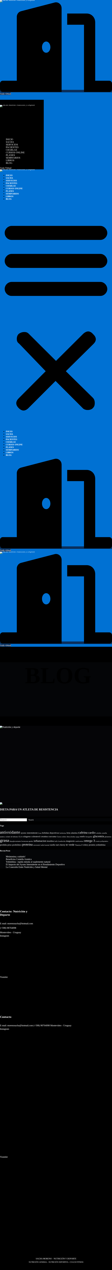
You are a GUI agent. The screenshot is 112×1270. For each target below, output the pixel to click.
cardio (92, 832)
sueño (52, 845)
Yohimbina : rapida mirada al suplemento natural (28, 862)
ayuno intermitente (29, 833)
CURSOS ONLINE (15, 124)
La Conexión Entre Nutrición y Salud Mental (26, 867)
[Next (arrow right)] (3, 1269)
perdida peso (6, 845)
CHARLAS (11, 121)
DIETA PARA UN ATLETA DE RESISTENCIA (29, 809)
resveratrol (36, 845)
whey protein (89, 845)
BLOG (9, 134)
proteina (27, 844)
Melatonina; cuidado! (15, 856)
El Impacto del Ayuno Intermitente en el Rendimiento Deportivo (35, 864)
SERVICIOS (12, 116)
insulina (50, 841)
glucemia (98, 836)
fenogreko (88, 837)
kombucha (61, 841)
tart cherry (60, 845)
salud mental (45, 845)
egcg (77, 837)
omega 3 (89, 840)
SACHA (10, 113)
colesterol (35, 836)
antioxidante (10, 832)
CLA (20, 837)
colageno (26, 836)
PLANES (10, 126)
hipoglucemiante (15, 841)
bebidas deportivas (50, 833)
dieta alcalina (71, 837)
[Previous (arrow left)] (1, 1269)
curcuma (52, 836)
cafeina (83, 832)
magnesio (70, 841)
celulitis (98, 833)
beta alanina (72, 833)
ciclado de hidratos (11, 837)
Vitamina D (79, 845)
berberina (63, 833)
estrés (82, 836)
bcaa (39, 833)
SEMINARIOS (13, 129)
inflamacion (40, 840)
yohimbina (100, 845)
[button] (22, 102)
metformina (79, 841)
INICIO (9, 111)
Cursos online (61, 837)
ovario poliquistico (102, 841)
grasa (4, 840)
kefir (56, 841)
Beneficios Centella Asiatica (19, 859)
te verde (70, 844)
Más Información (8, 815)
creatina (44, 836)
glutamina (108, 837)
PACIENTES (12, 118)
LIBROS (10, 132)
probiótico (17, 845)
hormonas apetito (27, 841)
